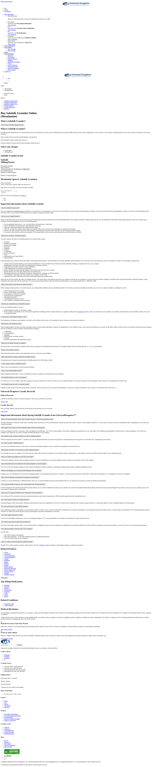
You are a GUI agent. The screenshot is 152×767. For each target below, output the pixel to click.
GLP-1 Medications (9, 45)
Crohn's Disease (8, 605)
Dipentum (7, 560)
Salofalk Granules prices (11, 101)
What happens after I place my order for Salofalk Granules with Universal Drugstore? (22, 427)
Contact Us (7, 71)
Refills (6, 52)
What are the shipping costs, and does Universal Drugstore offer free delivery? (21, 470)
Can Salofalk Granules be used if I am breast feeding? (15, 384)
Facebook (7, 658)
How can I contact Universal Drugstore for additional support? (17, 541)
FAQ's (9, 63)
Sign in (6, 10)
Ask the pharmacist (9, 107)
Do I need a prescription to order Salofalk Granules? (14, 506)
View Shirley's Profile (7, 638)
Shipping (10, 60)
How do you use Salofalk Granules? (10, 216)
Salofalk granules (19, 211)
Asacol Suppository (9, 555)
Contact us (23, 195)
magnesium (81, 311)
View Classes (11, 44)
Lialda (6, 562)
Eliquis (6, 596)
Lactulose (7, 335)
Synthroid (7, 591)
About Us (10, 55)
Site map (6, 707)
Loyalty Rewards (9, 732)
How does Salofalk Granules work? (10, 208)
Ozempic (6, 587)
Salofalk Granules (9, 574)
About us (6, 727)
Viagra (6, 595)
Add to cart (26, 169)
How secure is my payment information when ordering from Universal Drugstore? (21, 492)
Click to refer (4, 401)
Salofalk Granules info (10, 102)
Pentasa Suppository (9, 570)
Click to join (4, 411)
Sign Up (3, 192)
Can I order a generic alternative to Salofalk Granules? (15, 499)
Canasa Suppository (9, 557)
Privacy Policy (12, 70)
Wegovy (6, 588)
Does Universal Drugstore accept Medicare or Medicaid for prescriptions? (20, 477)
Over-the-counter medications (12, 715)
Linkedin (6, 656)
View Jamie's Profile (6, 629)
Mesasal (6, 563)
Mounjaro (7, 585)
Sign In (6, 704)
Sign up (20, 645)
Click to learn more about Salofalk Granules (12, 125)
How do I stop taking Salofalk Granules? (11, 370)
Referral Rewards (13, 66)
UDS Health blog (9, 730)
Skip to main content (6, 1)
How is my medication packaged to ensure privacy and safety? (17, 456)
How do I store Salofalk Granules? (10, 350)
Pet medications (8, 717)
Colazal (6, 559)
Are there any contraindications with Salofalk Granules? (15, 304)
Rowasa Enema (8, 571)
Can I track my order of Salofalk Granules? (12, 443)
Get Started (7, 11)
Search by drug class (10, 720)
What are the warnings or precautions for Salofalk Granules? (16, 284)
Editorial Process (12, 59)
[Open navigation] (8, 80)
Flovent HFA (8, 590)
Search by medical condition (12, 719)
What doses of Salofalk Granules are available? (13, 343)
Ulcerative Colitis (9, 604)
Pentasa (6, 565)
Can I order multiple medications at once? (12, 515)
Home (6, 83)
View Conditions (12, 39)
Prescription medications (11, 714)
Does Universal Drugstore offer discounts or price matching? (16, 528)
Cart (5, 702)
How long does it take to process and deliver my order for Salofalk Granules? (21, 436)
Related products (9, 105)
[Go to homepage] (76, 5)
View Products (12, 25)
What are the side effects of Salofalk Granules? (13, 235)
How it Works (8, 47)
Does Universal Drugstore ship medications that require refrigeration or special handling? (23, 463)
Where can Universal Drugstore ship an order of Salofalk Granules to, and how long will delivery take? (27, 419)
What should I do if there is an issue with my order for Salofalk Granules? (20, 450)
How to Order (12, 49)
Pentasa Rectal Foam (10, 568)
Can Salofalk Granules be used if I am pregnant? (13, 377)
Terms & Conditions (13, 68)
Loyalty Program (12, 65)
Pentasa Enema (8, 566)
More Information (9, 54)
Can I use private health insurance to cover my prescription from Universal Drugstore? (23, 484)
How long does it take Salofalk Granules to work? (13, 317)
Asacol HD (7, 554)
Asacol (6, 552)
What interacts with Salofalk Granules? (11, 323)
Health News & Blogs (14, 62)
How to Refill (11, 50)
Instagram (7, 655)
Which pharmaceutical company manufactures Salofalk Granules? (18, 357)
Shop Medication (9, 14)
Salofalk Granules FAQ (10, 104)
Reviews (6, 109)
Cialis (5, 593)
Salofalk (6, 573)
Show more (4, 577)
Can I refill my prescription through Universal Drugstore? (15, 522)
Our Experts (11, 57)
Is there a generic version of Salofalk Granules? (13, 363)
